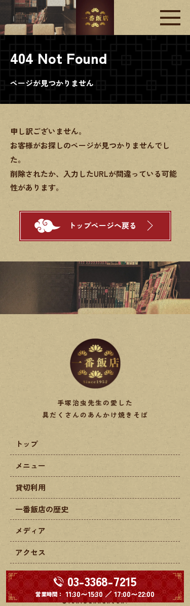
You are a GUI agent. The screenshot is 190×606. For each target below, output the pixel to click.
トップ (26, 443)
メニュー (30, 465)
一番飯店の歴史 (41, 509)
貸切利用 (30, 487)
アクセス (30, 552)
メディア (30, 530)
